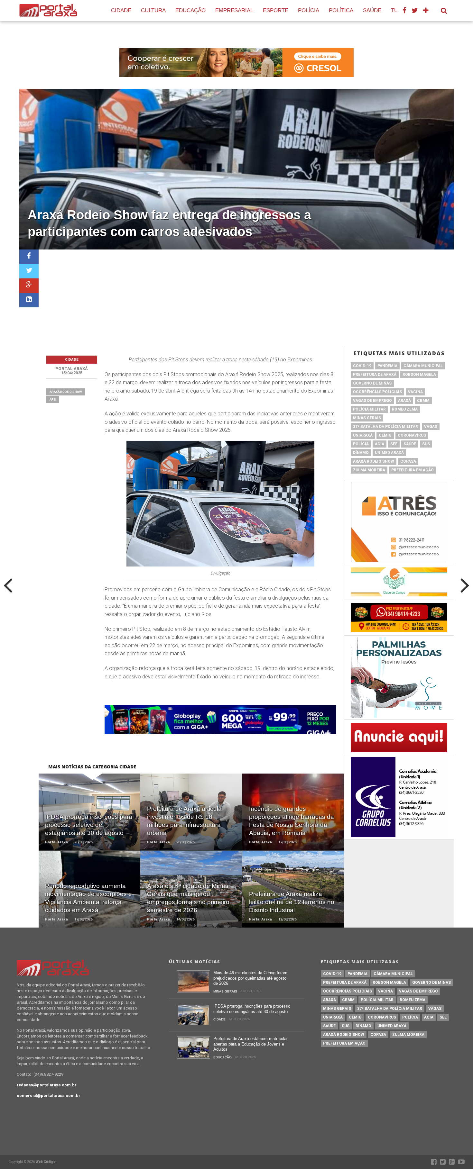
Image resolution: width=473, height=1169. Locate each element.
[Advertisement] (246, 298)
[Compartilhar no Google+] (29, 285)
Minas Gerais (367, 418)
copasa (408, 461)
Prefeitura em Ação (412, 470)
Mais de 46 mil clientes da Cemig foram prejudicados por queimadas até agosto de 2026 (250, 978)
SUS (426, 444)
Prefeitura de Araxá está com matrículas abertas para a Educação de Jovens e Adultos (251, 1044)
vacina (415, 392)
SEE (393, 444)
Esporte (275, 10)
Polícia (308, 10)
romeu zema (405, 409)
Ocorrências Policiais (377, 392)
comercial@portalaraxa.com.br (48, 1095)
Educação (190, 10)
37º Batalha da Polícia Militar (385, 426)
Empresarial (234, 10)
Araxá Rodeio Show (66, 392)
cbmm (423, 400)
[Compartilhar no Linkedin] (29, 300)
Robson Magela (419, 374)
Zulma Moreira (369, 470)
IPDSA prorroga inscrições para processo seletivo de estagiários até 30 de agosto (251, 1009)
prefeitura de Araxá (374, 374)
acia (379, 444)
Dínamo (361, 452)
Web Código (46, 1162)
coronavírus (412, 435)
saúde (409, 444)
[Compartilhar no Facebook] (29, 256)
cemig (385, 435)
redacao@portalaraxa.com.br (47, 1085)
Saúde (372, 10)
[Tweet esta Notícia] (29, 271)
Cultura (153, 10)
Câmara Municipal (423, 366)
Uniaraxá (363, 435)
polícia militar (369, 409)
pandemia (387, 366)
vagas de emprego (372, 400)
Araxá (404, 400)
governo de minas (372, 383)
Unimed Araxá (389, 452)
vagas (430, 426)
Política (341, 10)
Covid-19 (362, 366)
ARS (53, 399)
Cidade (121, 10)
